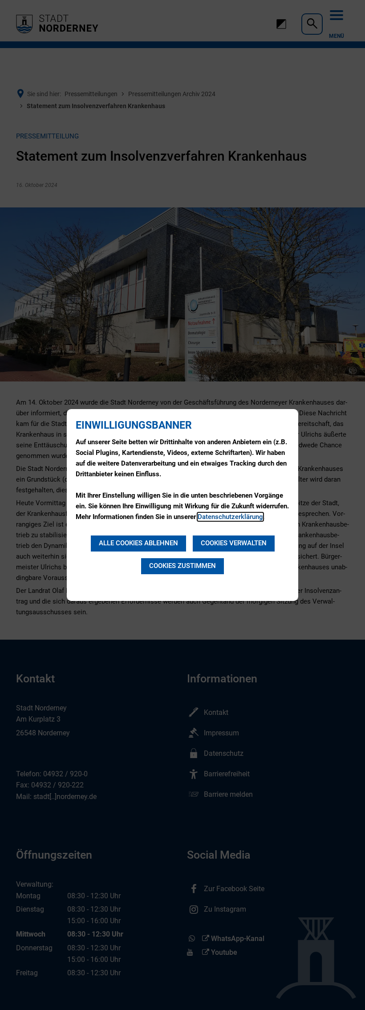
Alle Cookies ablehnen (138, 543)
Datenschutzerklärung (230, 517)
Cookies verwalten (234, 543)
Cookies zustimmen (182, 566)
